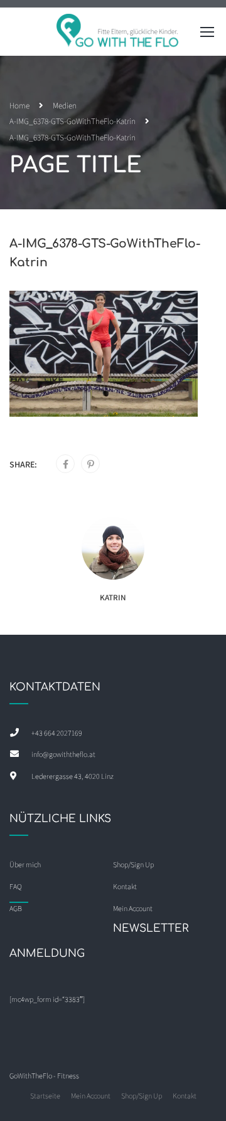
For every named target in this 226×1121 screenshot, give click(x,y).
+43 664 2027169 (56, 733)
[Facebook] (65, 464)
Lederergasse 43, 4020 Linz (72, 776)
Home (19, 105)
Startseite (45, 1095)
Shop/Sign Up (133, 864)
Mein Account (90, 1095)
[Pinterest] (90, 464)
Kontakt (184, 1095)
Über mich (25, 864)
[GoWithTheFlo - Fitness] (118, 35)
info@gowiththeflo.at (63, 754)
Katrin (113, 597)
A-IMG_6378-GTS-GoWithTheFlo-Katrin (72, 121)
